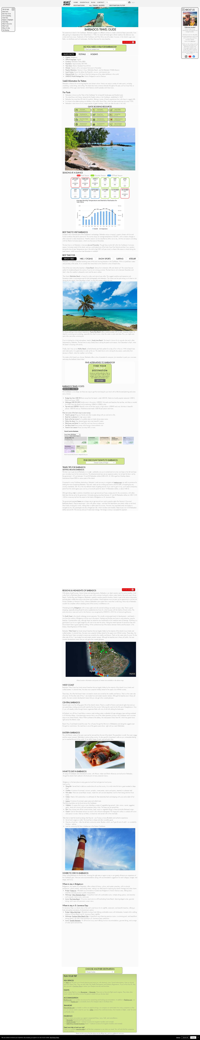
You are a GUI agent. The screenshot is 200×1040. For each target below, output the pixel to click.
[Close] (198, 1037)
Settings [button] (178, 1037)
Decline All (185, 1037)
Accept (193, 1037)
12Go (91, 1010)
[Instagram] (186, 56)
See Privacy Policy (54, 1037)
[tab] (69, 54)
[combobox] (100, 49)
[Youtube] (189, 56)
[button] (84, 2)
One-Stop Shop (77, 986)
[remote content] (100, 549)
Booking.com (128, 1000)
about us (193, 41)
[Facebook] (193, 56)
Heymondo (69, 1020)
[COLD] (79, 175)
